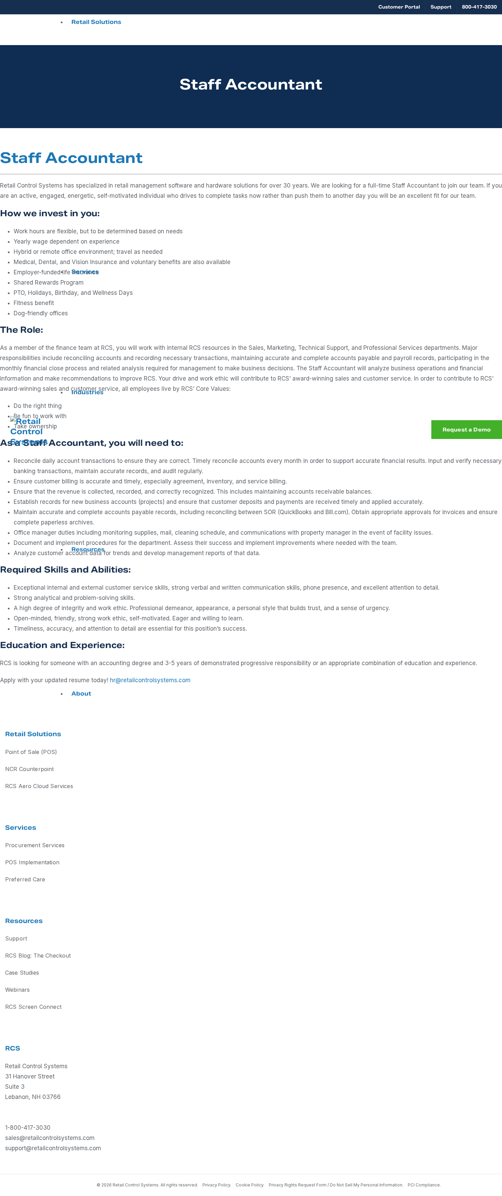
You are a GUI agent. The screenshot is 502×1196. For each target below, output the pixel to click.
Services (85, 271)
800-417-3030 (479, 7)
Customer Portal (399, 7)
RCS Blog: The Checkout (38, 955)
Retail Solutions (96, 22)
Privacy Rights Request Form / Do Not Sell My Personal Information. (336, 1184)
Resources (87, 549)
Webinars (17, 989)
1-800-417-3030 (28, 1127)
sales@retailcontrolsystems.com (50, 1138)
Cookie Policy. (250, 1184)
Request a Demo (467, 429)
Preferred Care (25, 879)
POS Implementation (32, 862)
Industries (87, 392)
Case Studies (22, 972)
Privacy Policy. (217, 1184)
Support (441, 7)
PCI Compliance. (424, 1184)
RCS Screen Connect (33, 1006)
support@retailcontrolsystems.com (53, 1148)
